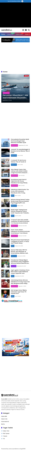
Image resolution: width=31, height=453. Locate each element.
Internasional (6, 93)
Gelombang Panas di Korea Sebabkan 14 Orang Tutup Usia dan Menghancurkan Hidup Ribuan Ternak (20, 282)
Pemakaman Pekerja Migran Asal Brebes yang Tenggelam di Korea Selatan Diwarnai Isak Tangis (20, 262)
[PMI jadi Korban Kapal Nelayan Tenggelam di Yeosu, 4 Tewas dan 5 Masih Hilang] (5, 243)
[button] (23, 30)
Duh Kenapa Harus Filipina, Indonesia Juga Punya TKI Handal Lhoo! (19, 291)
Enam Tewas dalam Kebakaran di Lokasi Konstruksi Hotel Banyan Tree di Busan (20, 231)
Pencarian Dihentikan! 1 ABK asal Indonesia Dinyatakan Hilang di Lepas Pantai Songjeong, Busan (15, 96)
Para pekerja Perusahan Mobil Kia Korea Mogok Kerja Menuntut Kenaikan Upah (20, 140)
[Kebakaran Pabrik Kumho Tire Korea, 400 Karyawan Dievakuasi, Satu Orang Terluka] (5, 193)
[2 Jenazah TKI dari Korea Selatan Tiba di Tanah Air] (5, 163)
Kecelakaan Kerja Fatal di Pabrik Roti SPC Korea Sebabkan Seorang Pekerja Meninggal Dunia (19, 182)
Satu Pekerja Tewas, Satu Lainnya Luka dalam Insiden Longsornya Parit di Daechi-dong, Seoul (19, 172)
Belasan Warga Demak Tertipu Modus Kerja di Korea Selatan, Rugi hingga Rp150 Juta (20, 201)
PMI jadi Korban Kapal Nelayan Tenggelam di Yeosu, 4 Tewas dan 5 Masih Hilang (20, 241)
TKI (4, 439)
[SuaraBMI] (10, 30)
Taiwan (5, 436)
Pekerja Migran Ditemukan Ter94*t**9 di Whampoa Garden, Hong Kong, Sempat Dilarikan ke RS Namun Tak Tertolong (19, 40)
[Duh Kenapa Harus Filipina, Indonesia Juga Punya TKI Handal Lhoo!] (5, 293)
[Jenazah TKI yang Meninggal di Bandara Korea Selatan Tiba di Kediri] (5, 153)
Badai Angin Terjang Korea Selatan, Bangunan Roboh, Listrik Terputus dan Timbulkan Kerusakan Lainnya (20, 212)
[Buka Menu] (26, 30)
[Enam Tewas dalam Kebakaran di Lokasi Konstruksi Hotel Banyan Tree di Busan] (5, 233)
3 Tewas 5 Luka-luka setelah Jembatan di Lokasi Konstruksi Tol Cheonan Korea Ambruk (20, 221)
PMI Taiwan (6, 433)
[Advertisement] (15, 120)
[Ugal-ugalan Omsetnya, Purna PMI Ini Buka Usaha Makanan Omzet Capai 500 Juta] (5, 273)
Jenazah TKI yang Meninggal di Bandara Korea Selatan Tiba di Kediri (20, 151)
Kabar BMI (13, 266)
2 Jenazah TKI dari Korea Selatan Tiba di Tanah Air (18, 161)
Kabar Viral (6, 431)
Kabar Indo (13, 155)
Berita (12, 195)
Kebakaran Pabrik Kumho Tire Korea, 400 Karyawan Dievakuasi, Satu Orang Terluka (20, 192)
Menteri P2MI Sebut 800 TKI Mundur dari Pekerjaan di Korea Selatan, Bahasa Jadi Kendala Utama (19, 252)
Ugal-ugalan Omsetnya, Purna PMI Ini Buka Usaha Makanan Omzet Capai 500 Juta (20, 271)
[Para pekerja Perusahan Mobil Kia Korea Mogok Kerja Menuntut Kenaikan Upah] (5, 143)
